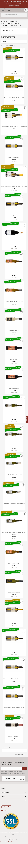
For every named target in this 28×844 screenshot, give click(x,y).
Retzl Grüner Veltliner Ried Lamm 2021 (14, 446)
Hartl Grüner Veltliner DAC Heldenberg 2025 (14, 301)
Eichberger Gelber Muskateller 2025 (14, 621)
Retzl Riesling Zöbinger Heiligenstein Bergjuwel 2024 (14, 503)
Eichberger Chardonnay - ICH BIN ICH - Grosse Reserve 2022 (14, 186)
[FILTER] (27, 422)
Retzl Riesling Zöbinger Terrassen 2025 (14, 474)
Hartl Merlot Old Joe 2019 (14, 388)
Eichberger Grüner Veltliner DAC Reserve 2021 (14, 97)
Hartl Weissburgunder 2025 (14, 563)
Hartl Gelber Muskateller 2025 (14, 592)
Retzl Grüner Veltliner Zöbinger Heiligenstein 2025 (14, 417)
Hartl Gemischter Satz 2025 (14, 272)
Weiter (24, 750)
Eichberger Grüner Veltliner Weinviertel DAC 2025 (14, 707)
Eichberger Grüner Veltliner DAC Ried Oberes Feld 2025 (14, 650)
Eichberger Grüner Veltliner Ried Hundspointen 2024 (14, 678)
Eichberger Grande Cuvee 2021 (14, 736)
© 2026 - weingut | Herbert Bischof (7, 841)
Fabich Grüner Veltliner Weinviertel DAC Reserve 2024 (14, 244)
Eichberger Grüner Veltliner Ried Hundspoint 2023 (14, 69)
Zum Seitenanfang (20, 754)
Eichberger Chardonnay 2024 (14, 157)
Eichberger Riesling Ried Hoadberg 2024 (14, 215)
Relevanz (14, 42)
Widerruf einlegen (7, 806)
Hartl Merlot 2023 (14, 359)
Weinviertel (8, 30)
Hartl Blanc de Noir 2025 (14, 330)
